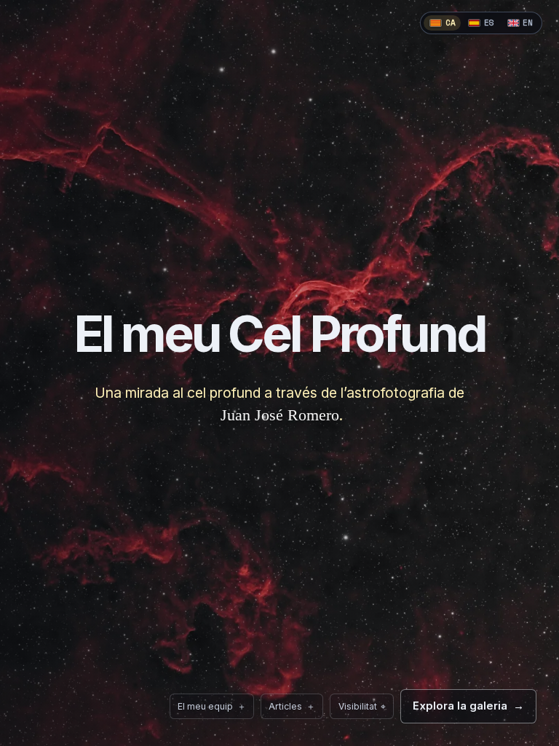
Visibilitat (358, 703)
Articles (292, 706)
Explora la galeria (468, 705)
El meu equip (212, 706)
